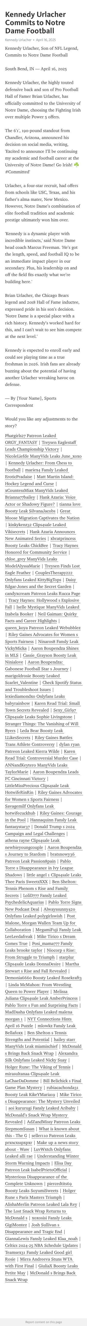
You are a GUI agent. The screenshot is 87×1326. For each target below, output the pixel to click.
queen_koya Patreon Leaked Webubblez (42, 627)
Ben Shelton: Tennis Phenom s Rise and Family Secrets (41, 888)
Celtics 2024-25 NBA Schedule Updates (41, 1245)
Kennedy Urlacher (18, 40)
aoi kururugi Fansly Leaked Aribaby (41, 1108)
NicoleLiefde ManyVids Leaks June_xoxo (43, 456)
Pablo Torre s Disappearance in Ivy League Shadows (39, 868)
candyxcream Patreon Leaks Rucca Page (42, 593)
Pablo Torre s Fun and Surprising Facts (41, 1005)
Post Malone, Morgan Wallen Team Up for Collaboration (41, 922)
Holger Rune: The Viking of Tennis (37, 1067)
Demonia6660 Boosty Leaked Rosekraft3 (43, 977)
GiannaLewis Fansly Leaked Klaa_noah (41, 1238)
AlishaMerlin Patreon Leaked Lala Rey (41, 1204)
